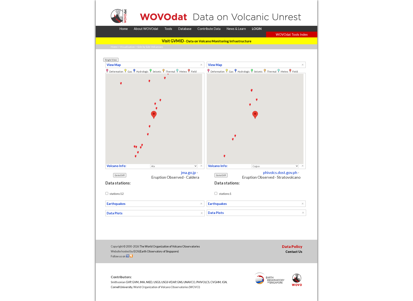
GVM (135, 282)
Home (114, 46)
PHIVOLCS (202, 282)
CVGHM (215, 282)
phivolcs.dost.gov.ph (280, 172)
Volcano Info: (116, 166)
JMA (142, 282)
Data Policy (292, 246)
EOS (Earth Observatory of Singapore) (156, 251)
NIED (149, 282)
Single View (111, 59)
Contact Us (293, 251)
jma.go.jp (188, 172)
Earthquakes (116, 204)
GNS (179, 282)
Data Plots (114, 213)
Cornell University (121, 287)
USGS (157, 282)
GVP (128, 282)
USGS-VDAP (168, 282)
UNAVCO (189, 282)
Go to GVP (120, 175)
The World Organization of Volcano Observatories (169, 246)
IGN (224, 282)
